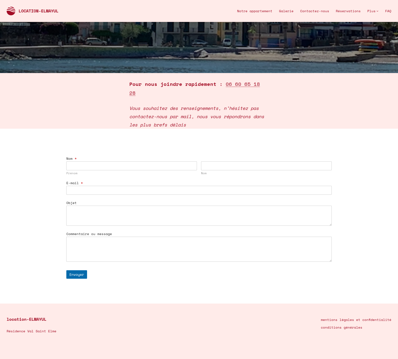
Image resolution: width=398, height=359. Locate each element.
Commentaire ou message (89, 234)
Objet (71, 203)
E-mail (74, 183)
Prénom (72, 173)
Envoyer (76, 274)
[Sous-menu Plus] (377, 11)
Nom (204, 173)
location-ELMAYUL (38, 11)
